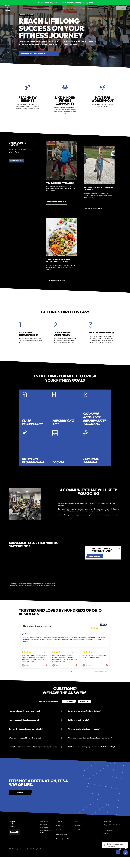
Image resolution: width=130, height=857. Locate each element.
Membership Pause (61, 834)
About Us (58, 825)
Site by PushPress (38, 849)
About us (82, 8)
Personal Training (43, 827)
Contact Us (59, 830)
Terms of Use (77, 830)
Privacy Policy (77, 825)
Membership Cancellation (63, 839)
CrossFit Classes (43, 824)
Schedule (65, 8)
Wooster (106, 833)
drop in (57, 8)
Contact (90, 8)
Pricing (73, 8)
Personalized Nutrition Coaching (45, 831)
